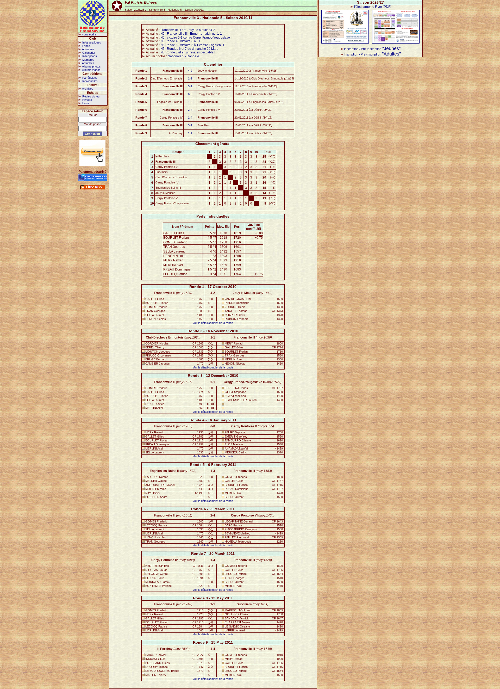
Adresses (88, 49)
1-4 (190, 117)
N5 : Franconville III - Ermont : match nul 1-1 (191, 33)
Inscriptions (89, 56)
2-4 (190, 109)
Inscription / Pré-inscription (372, 49)
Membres (88, 59)
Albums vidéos (91, 69)
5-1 (190, 86)
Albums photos (91, 66)
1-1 (190, 78)
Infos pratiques (91, 42)
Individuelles (90, 81)
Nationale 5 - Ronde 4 (183, 56)
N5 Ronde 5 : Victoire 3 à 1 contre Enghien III (192, 45)
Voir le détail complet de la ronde (213, 322)
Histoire (87, 99)
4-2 (190, 70)
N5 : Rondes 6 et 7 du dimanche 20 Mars (189, 49)
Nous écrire (89, 34)
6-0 (190, 94)
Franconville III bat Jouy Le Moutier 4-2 (187, 30)
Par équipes (89, 77)
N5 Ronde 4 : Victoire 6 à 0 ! (180, 41)
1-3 (190, 101)
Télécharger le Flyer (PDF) (372, 7)
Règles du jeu (90, 96)
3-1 (190, 125)
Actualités (88, 63)
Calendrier (88, 52)
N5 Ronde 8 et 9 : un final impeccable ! (187, 52)
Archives (87, 88)
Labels (86, 45)
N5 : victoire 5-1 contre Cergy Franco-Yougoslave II (196, 37)
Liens (85, 103)
